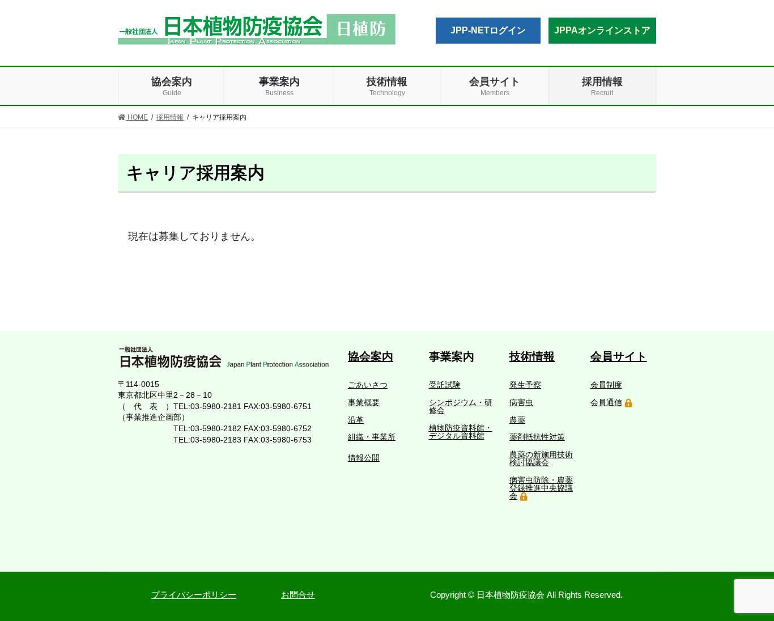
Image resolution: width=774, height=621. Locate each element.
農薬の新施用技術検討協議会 (541, 458)
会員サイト (618, 356)
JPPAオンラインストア (602, 30)
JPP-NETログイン (488, 30)
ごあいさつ (368, 384)
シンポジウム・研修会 (460, 406)
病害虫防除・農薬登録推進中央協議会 (541, 487)
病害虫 (521, 402)
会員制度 (606, 384)
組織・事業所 (371, 436)
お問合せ (298, 594)
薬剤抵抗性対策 (537, 436)
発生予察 (525, 384)
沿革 (356, 419)
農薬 (517, 419)
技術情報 (532, 356)
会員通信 (606, 402)
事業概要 (364, 402)
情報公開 (364, 457)
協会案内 (370, 356)
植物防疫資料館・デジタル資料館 (460, 431)
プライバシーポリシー (193, 594)
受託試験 (445, 384)
